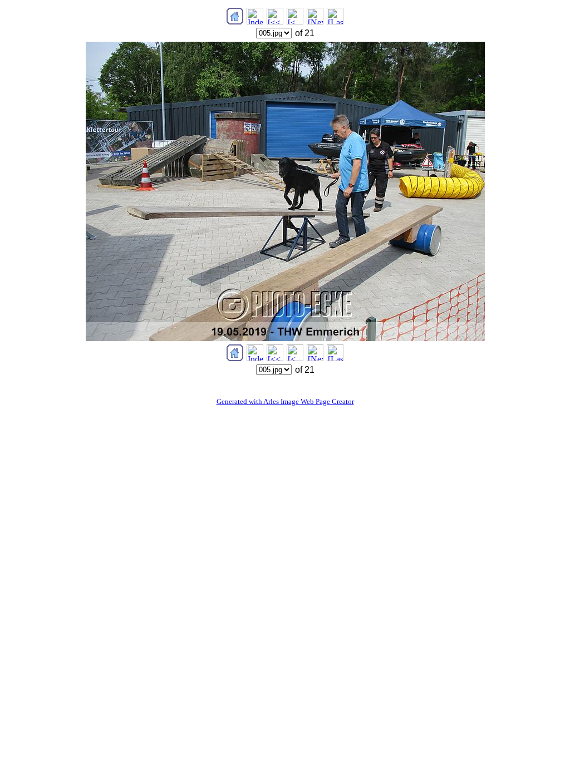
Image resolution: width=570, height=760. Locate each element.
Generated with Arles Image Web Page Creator (285, 401)
